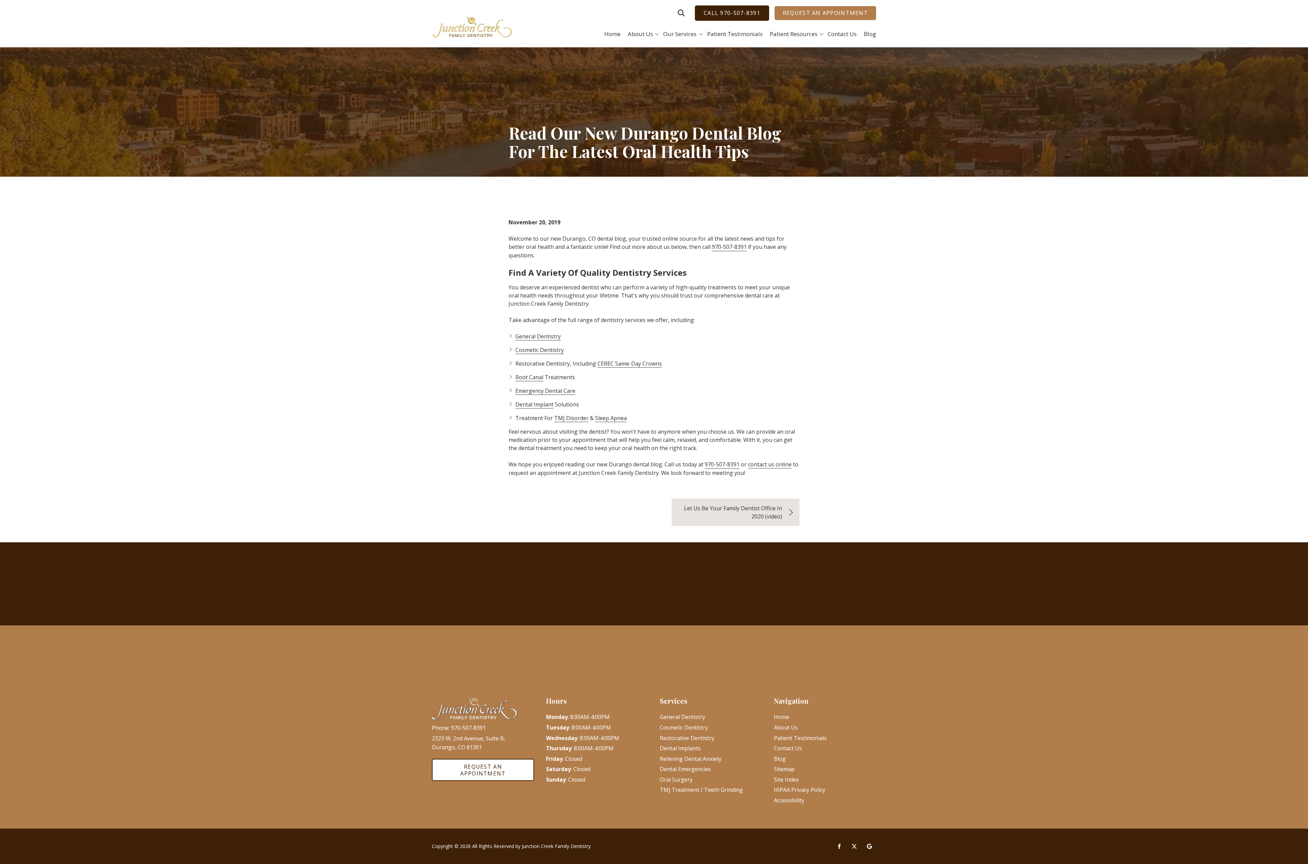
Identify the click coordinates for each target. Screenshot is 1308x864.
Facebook (839, 846)
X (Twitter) (854, 846)
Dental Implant (534, 404)
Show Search (681, 12)
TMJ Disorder (571, 418)
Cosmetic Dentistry (539, 350)
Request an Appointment (825, 13)
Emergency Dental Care (545, 391)
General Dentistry (538, 336)
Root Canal (529, 377)
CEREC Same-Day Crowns (629, 363)
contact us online (770, 464)
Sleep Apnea (611, 418)
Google (869, 846)
